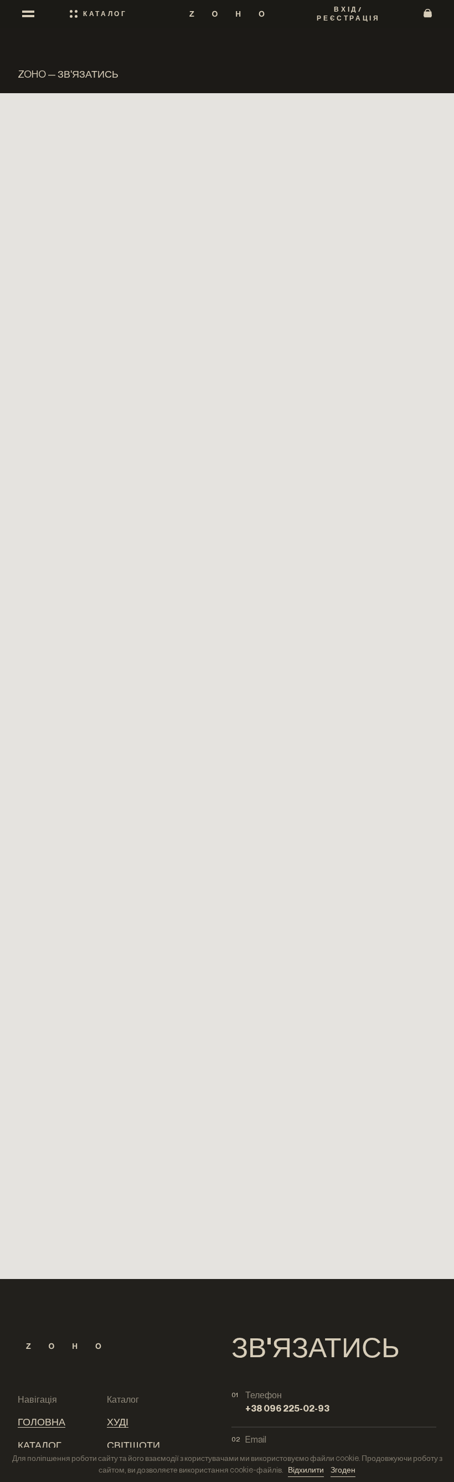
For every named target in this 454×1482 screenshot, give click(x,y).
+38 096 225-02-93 (287, 1408)
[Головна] (227, 14)
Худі (117, 1422)
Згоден (343, 1470)
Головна (41, 1422)
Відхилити (306, 1470)
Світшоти (133, 1445)
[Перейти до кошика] (427, 14)
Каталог (39, 1445)
